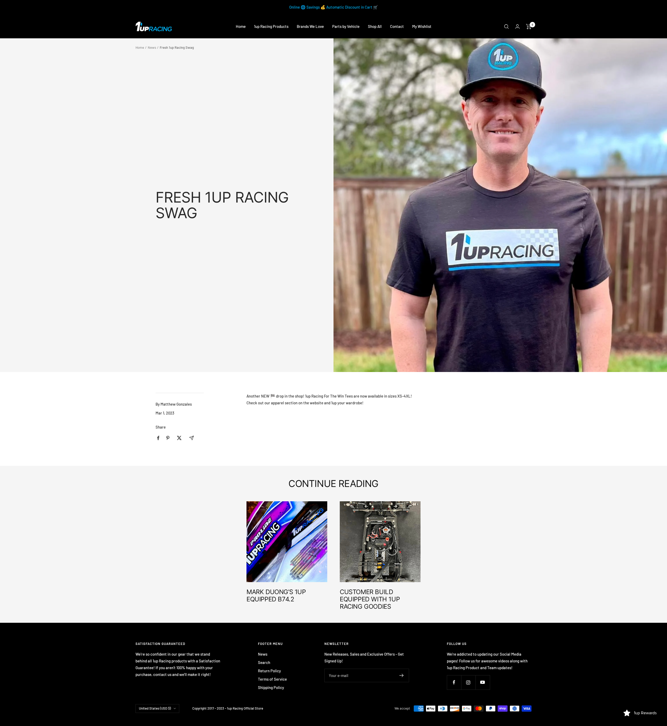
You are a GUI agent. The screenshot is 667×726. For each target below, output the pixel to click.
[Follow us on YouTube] (482, 682)
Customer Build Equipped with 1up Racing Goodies (370, 599)
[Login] (517, 26)
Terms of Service (272, 679)
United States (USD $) (155, 708)
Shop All (375, 26)
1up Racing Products (271, 26)
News (152, 47)
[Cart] (529, 26)
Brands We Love (310, 26)
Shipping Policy (271, 687)
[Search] (506, 26)
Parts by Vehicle (346, 26)
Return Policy (269, 670)
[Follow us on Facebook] (454, 682)
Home (241, 26)
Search (264, 662)
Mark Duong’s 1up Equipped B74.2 (276, 595)
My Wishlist (421, 26)
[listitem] (158, 438)
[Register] (401, 675)
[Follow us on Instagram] (468, 682)
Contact (397, 26)
